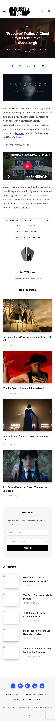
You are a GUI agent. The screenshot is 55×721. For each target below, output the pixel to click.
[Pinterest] (27, 66)
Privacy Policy (35, 700)
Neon (19, 226)
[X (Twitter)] (20, 685)
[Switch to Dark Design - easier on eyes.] (42, 11)
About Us (19, 695)
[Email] (43, 66)
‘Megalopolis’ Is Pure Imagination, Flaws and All (36, 579)
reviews (47, 199)
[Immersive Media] (19, 11)
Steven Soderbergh (27, 231)
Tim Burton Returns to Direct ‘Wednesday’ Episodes (37, 650)
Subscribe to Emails (36, 695)
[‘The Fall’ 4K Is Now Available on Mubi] (27, 367)
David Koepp (12, 220)
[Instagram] (27, 685)
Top (28, 715)
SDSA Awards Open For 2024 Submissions (34, 615)
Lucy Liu (44, 220)
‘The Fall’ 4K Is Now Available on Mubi (23, 388)
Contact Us (18, 700)
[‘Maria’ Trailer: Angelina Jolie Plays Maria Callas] (27, 415)
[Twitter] (20, 66)
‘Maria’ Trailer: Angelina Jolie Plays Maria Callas (37, 632)
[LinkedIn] (35, 66)
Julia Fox (29, 220)
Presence (32, 226)
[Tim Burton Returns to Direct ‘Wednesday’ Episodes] (27, 466)
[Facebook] (12, 66)
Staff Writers (15, 49)
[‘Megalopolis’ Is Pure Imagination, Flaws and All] (27, 315)
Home (8, 695)
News (27, 26)
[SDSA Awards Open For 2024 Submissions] (13, 617)
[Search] (48, 11)
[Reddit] (42, 685)
